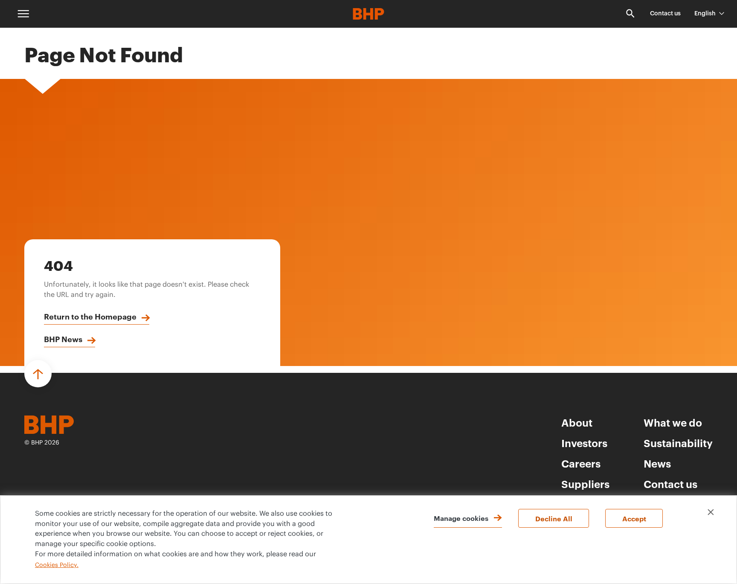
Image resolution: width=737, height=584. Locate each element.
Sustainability (678, 443)
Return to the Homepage (90, 316)
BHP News (63, 338)
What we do (673, 422)
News (657, 463)
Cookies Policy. (56, 565)
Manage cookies (461, 518)
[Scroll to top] (38, 373)
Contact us (665, 14)
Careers (581, 463)
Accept (634, 518)
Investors (584, 443)
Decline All (553, 518)
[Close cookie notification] (711, 512)
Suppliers (585, 484)
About (576, 422)
